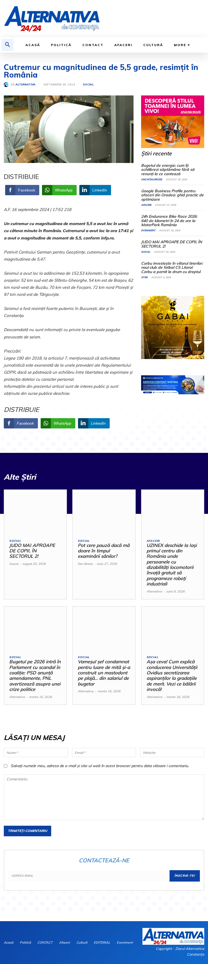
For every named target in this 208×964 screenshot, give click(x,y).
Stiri (144, 277)
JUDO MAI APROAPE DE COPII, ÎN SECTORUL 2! (171, 243)
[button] (8, 45)
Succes (13, 564)
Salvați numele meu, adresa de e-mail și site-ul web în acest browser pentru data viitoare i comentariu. (100, 765)
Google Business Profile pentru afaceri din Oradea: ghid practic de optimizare (172, 195)
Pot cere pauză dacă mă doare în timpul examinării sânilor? (103, 550)
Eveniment (148, 230)
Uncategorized (151, 179)
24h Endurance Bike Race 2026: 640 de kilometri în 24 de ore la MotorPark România (169, 220)
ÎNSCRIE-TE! (184, 875)
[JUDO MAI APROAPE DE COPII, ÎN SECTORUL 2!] (35, 512)
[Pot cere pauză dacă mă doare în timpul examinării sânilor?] (104, 512)
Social (88, 84)
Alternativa (25, 84)
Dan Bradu (85, 564)
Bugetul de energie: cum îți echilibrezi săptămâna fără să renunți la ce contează (167, 169)
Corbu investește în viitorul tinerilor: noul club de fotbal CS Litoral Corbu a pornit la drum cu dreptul (172, 267)
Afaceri (146, 204)
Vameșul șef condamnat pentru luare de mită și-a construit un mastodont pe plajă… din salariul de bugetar (104, 673)
